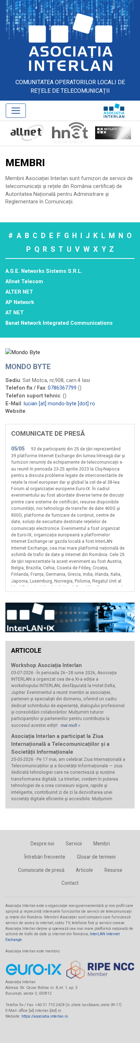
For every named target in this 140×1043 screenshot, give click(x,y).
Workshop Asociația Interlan (46, 665)
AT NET (14, 313)
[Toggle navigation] (16, 110)
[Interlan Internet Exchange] (70, 617)
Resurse (113, 870)
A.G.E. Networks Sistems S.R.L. (43, 271)
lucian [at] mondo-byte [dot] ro (59, 404)
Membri (101, 843)
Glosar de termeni (96, 857)
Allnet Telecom (24, 282)
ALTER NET (19, 292)
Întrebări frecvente (44, 857)
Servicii (74, 843)
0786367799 (62, 388)
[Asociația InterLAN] (70, 41)
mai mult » (70, 725)
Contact (70, 883)
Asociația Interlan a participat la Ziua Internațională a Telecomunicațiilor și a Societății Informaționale (60, 744)
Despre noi (42, 843)
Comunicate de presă (41, 870)
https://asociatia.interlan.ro (45, 1016)
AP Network (19, 302)
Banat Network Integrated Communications (59, 323)
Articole (84, 870)
